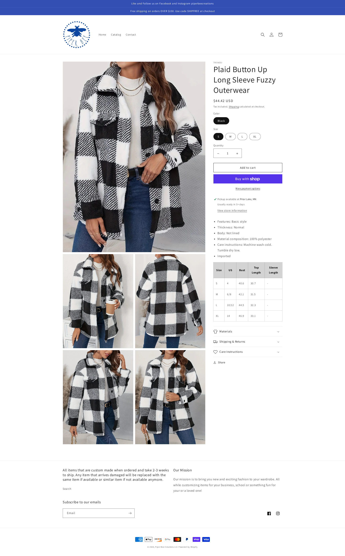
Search (67, 489)
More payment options (248, 188)
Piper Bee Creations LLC (166, 547)
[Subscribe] (130, 513)
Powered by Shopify (188, 547)
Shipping (234, 106)
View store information (232, 210)
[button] (262, 34)
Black (221, 121)
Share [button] (221, 362)
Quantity (218, 145)
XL (255, 137)
